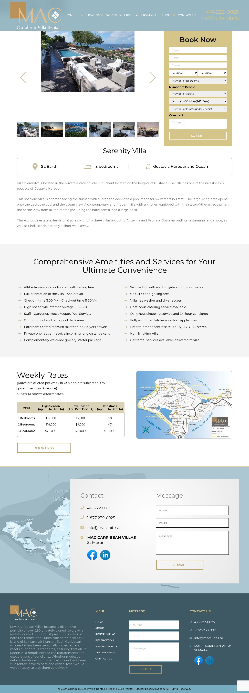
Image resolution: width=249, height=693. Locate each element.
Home (70, 15)
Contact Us (187, 15)
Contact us (103, 658)
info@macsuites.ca (105, 527)
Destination (90, 15)
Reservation (146, 15)
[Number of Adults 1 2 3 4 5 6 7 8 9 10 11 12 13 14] (198, 94)
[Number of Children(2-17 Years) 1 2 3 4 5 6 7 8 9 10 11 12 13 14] (198, 101)
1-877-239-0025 (220, 18)
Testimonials (105, 652)
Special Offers (118, 15)
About (167, 15)
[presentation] (23, 77)
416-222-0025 (222, 12)
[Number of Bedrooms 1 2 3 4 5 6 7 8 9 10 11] (198, 81)
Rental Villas (105, 634)
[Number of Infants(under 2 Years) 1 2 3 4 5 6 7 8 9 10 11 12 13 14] (198, 109)
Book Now (44, 448)
